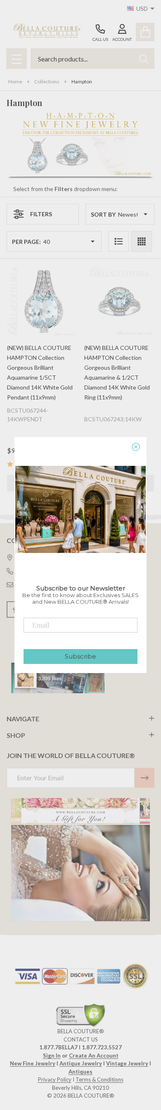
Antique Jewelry (80, 1063)
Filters (41, 213)
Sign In (52, 1055)
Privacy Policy (54, 1079)
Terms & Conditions (99, 1079)
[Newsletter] (144, 778)
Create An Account (93, 1055)
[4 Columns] (141, 241)
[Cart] (145, 32)
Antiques (80, 1071)
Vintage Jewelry (127, 1063)
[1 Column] (118, 241)
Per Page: (26, 241)
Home (15, 81)
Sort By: (104, 214)
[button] (80, 860)
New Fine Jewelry (32, 1063)
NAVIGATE (23, 719)
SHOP (16, 735)
